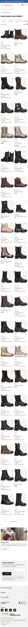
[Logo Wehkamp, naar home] (7, 5)
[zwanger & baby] (14, 534)
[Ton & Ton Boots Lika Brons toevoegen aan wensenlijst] (12, 445)
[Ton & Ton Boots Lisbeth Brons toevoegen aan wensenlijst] (12, 296)
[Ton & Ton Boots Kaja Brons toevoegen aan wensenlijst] (25, 127)
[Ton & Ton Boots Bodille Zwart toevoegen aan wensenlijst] (25, 322)
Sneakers (4, 21)
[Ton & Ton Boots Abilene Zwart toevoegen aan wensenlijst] (25, 396)
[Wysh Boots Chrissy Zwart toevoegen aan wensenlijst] (12, 29)
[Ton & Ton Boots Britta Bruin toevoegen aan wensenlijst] (25, 29)
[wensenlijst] (24, 5)
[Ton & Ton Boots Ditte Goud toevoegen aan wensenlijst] (25, 346)
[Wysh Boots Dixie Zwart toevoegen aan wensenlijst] (25, 445)
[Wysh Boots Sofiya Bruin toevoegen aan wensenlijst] (25, 371)
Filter (25, 24)
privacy (3, 622)
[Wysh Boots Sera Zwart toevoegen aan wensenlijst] (12, 202)
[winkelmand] (26, 5)
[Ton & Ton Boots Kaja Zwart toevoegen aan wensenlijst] (12, 322)
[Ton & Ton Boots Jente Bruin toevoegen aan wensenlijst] (25, 78)
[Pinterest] (14, 610)
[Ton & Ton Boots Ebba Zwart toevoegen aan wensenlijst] (12, 396)
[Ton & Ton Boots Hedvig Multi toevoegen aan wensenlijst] (25, 296)
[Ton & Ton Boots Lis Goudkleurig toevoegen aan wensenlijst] (25, 54)
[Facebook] (6, 610)
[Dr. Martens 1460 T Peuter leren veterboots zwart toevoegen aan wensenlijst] (25, 202)
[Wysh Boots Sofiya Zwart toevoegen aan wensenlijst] (12, 78)
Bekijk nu (5, 549)
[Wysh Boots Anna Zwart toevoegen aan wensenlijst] (12, 272)
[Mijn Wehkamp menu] (22, 5)
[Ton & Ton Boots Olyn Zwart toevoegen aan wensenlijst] (25, 272)
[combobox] (14, 9)
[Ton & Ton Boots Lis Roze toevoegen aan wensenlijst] (12, 223)
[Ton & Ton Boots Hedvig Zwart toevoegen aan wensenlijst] (25, 103)
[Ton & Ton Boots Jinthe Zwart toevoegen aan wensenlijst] (12, 420)
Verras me (6, 573)
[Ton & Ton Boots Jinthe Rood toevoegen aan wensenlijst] (12, 177)
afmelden (4, 579)
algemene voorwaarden (6, 620)
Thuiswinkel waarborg (7, 618)
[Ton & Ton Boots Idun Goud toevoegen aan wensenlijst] (12, 54)
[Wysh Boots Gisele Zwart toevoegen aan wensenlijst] (25, 152)
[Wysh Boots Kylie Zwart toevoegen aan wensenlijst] (25, 247)
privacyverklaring (8, 578)
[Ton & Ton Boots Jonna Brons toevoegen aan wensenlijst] (25, 177)
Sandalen (11, 21)
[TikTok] (10, 610)
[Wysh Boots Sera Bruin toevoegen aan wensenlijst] (25, 470)
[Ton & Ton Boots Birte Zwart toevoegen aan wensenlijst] (12, 152)
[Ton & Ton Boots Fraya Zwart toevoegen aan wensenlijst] (25, 223)
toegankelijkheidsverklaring (19, 620)
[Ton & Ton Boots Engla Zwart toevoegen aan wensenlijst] (12, 495)
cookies (8, 622)
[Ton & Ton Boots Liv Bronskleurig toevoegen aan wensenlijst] (12, 247)
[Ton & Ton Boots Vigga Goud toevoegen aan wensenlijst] (12, 127)
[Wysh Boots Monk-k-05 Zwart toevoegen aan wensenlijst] (12, 371)
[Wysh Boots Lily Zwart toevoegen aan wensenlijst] (25, 420)
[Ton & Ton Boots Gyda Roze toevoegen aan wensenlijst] (12, 346)
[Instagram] (2, 610)
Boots (17, 21)
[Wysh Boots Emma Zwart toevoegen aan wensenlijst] (12, 470)
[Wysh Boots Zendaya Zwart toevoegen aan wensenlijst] (25, 495)
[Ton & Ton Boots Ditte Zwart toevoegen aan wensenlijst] (12, 103)
